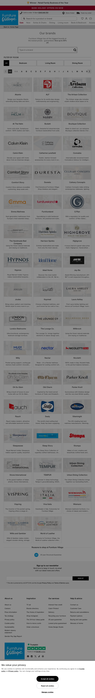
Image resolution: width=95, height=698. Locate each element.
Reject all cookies (47, 686)
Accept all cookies (47, 679)
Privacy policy (13, 671)
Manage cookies (48, 692)
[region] (47, 679)
